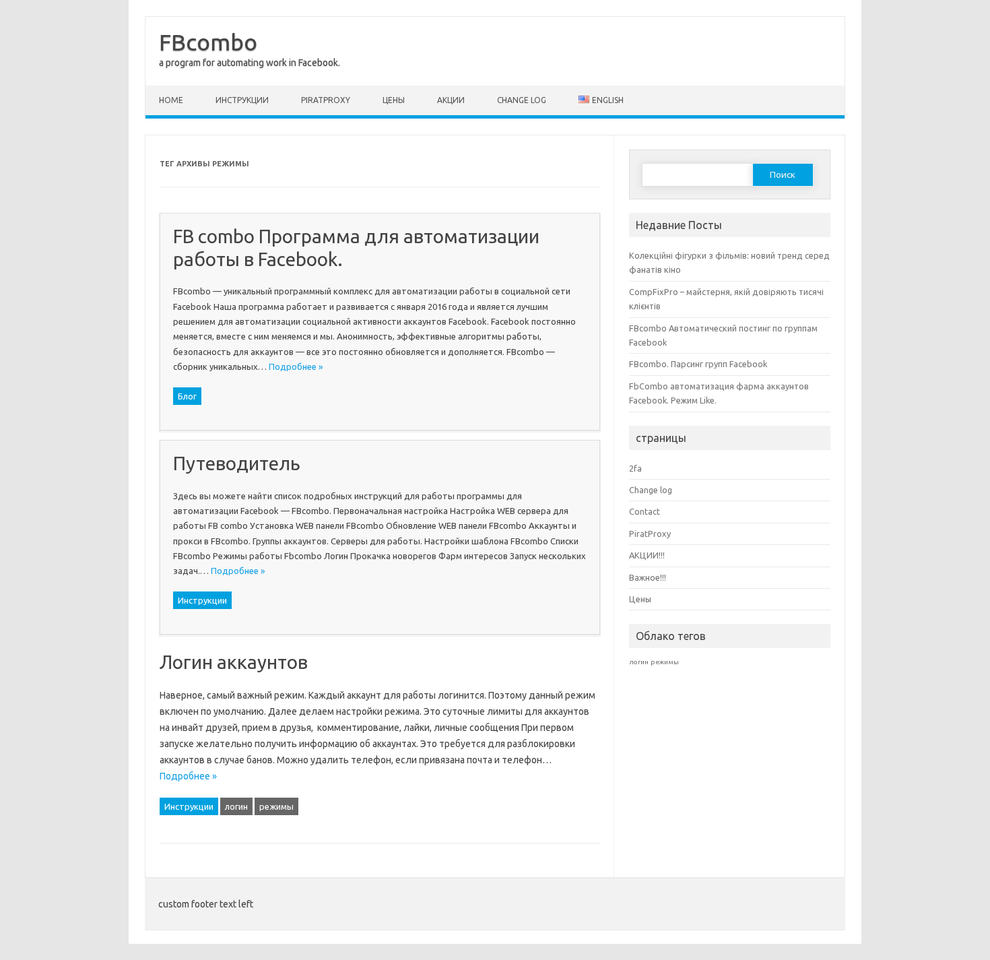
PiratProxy (325, 100)
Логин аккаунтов (234, 661)
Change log (521, 100)
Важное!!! (647, 577)
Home (171, 100)
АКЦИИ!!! (647, 555)
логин (236, 806)
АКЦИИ (451, 100)
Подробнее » (296, 366)
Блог (187, 396)
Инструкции (242, 100)
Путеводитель (236, 463)
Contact (644, 511)
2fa (635, 468)
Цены (394, 100)
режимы (276, 806)
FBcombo (208, 42)
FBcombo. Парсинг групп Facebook (698, 364)
